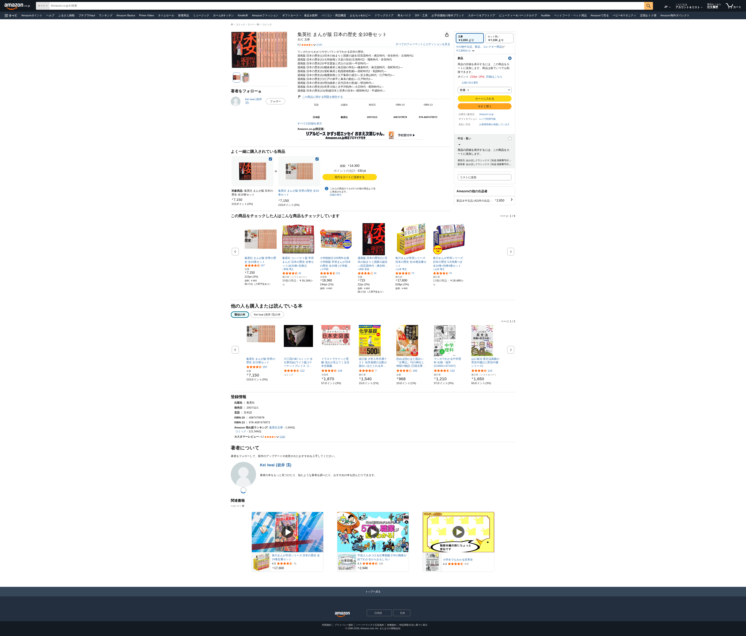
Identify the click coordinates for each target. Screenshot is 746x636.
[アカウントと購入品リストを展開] (701, 7)
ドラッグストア (384, 15)
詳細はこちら (494, 76)
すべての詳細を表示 (309, 123)
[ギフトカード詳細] (300, 15)
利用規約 (326, 625)
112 (302, 370)
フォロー (275, 101)
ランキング (105, 15)
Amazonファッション (265, 15)
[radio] (470, 38)
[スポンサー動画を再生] (287, 532)
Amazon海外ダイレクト (674, 15)
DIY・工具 (421, 15)
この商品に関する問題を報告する (322, 96)
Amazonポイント (31, 15)
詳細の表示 (336, 194)
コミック (267, 24)
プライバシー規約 (344, 625)
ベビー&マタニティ (624, 15)
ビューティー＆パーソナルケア (518, 15)
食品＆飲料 (311, 15)
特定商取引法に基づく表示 (413, 625)
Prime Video (146, 15)
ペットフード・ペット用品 (570, 15)
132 (452, 370)
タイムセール (166, 15)
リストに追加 (468, 177)
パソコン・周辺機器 (334, 15)
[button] (11, 15)
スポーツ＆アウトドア (481, 15)
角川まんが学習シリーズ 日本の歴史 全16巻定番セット (296, 557)
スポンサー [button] (236, 506)
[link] (242, 203)
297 (265, 367)
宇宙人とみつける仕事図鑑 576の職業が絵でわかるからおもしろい (381, 557)
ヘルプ (50, 15)
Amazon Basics (125, 15)
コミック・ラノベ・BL (248, 24)
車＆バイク (404, 15)
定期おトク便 (648, 15)
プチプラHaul (86, 15)
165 (415, 370)
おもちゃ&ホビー (360, 15)
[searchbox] (346, 6)
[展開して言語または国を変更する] (670, 7)
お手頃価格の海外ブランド (447, 15)
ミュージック (201, 15)
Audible (545, 15)
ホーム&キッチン (223, 15)
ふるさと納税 (66, 15)
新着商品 (183, 15)
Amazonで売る (600, 15)
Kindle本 (243, 15)
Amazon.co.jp (486, 114)
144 (340, 370)
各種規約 (391, 625)
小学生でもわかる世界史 (458, 559)
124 (490, 370)
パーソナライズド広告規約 (370, 625)
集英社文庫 (276, 427)
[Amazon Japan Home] (342, 615)
